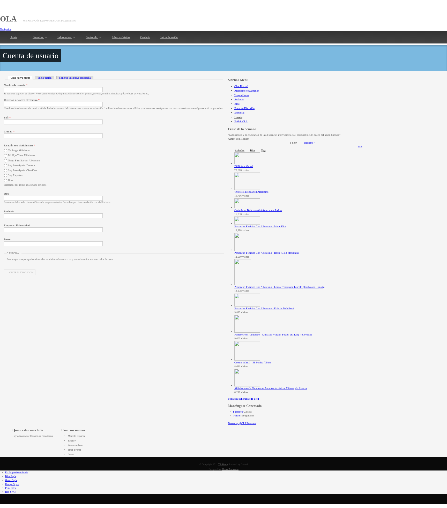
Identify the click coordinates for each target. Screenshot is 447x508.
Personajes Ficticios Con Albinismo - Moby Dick (260, 226)
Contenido (92, 37)
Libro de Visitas (121, 37)
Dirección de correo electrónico (22, 100)
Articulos (239, 150)
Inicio (13, 37)
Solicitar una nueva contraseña (75, 77)
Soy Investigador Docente (21, 165)
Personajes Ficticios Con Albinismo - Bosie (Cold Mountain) (266, 252)
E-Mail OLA (241, 121)
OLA (8, 18)
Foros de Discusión (244, 108)
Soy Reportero (15, 175)
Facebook (238, 411)
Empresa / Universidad (17, 225)
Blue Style (10, 476)
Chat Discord (241, 86)
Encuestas (239, 112)
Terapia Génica (241, 95)
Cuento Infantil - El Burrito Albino (252, 362)
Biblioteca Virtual (243, 166)
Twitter (236, 415)
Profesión (9, 211)
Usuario (238, 117)
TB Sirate (223, 464)
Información (64, 37)
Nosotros (38, 37)
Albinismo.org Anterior (246, 90)
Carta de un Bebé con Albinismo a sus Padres (258, 210)
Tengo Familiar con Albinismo (24, 160)
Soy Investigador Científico (22, 170)
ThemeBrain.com (230, 469)
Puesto (7, 239)
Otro (10, 180)
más (360, 146)
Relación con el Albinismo (19, 145)
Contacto (145, 37)
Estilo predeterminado (16, 472)
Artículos (239, 99)
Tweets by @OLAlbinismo (242, 423)
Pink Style (10, 488)
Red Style (10, 491)
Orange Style (12, 484)
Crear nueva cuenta (22, 77)
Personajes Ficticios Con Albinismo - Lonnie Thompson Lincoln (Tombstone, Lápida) (279, 287)
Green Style (11, 480)
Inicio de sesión (169, 37)
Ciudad (9, 131)
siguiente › (309, 142)
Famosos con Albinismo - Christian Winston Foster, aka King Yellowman (273, 334)
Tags (263, 150)
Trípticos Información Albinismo (251, 191)
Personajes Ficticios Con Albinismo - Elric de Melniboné (264, 308)
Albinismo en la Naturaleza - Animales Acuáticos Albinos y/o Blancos (270, 388)
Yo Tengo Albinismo (18, 150)
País (7, 117)
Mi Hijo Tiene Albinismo (21, 155)
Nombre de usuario (15, 85)
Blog (237, 103)
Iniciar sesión (44, 77)
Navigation (5, 29)
